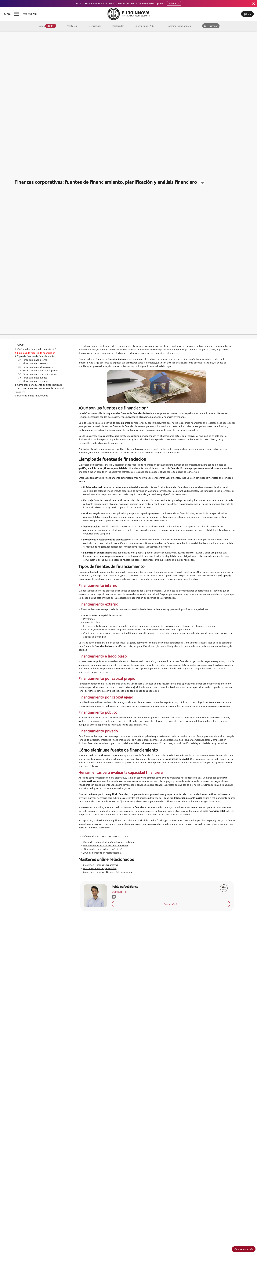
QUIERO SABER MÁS (243, 1249)
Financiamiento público (32, 377)
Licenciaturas (94, 26)
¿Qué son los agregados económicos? (102, 849)
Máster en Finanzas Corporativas (100, 864)
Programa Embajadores (178, 26)
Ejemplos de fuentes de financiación (35, 352)
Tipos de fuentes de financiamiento (34, 356)
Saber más (174, 3)
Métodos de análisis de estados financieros (105, 845)
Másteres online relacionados (31, 395)
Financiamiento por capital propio (38, 370)
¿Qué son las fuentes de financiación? (35, 349)
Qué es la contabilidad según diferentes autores (108, 842)
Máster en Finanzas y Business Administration (107, 872)
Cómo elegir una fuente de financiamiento (38, 385)
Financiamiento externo (33, 363)
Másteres (72, 26)
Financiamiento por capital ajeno (37, 374)
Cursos (46, 26)
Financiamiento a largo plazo (35, 367)
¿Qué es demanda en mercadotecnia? (102, 852)
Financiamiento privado (32, 381)
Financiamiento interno (32, 360)
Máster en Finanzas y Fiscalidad (99, 868)
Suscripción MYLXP (145, 26)
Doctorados (118, 26)
